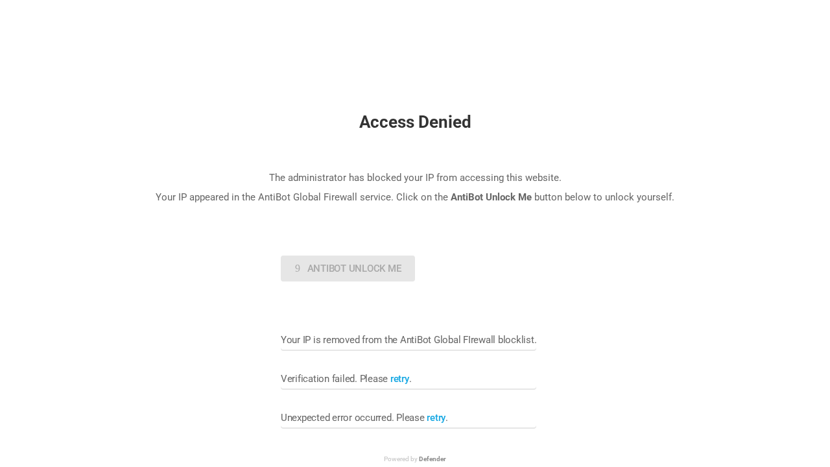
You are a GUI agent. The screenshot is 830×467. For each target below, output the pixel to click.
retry (399, 379)
